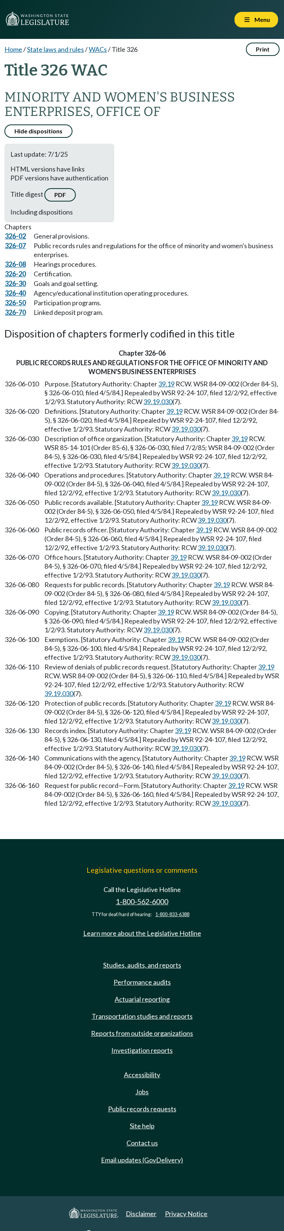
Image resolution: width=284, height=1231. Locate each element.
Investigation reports (142, 1050)
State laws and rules (55, 49)
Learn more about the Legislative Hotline (142, 933)
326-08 (15, 264)
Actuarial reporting (142, 999)
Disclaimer (141, 1214)
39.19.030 (157, 401)
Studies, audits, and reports (142, 965)
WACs (98, 49)
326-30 (15, 283)
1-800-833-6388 (172, 914)
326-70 (15, 312)
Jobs (142, 1092)
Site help (142, 1126)
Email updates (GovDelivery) (142, 1160)
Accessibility (142, 1075)
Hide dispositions (38, 130)
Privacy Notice (186, 1214)
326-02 (15, 236)
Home (13, 49)
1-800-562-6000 (142, 901)
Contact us (142, 1143)
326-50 (15, 303)
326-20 (15, 274)
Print (263, 49)
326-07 (15, 246)
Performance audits (142, 982)
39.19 (166, 384)
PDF (60, 194)
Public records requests (142, 1109)
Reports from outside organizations (142, 1033)
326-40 (15, 293)
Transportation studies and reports (142, 1016)
